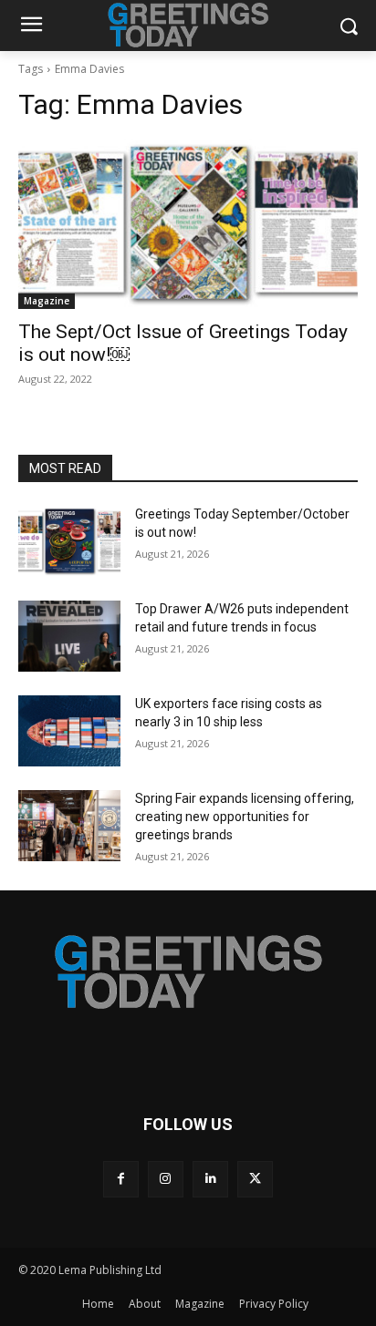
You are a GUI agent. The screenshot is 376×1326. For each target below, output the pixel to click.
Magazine (46, 300)
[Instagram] (165, 1179)
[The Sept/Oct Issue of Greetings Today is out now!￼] (188, 224)
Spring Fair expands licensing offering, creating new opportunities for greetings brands (244, 816)
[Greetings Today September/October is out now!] (69, 541)
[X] (255, 1179)
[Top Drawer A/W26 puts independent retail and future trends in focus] (69, 636)
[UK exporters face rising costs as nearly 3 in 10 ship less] (69, 730)
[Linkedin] (210, 1179)
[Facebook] (121, 1179)
